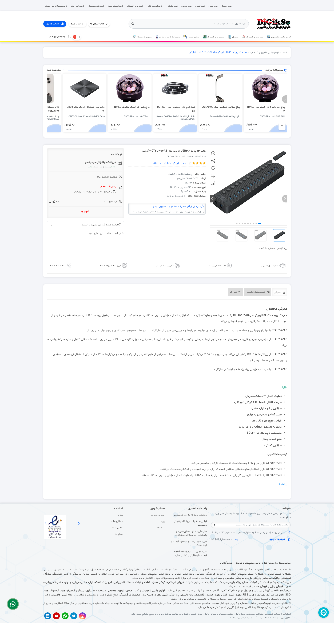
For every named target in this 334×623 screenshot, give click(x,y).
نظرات (234, 292)
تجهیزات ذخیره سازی (169, 37)
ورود (163, 521)
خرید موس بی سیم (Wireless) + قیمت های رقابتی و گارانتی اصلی (190, 553)
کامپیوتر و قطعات (215, 37)
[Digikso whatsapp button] (65, 615)
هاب (252, 52)
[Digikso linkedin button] (47, 615)
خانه (285, 52)
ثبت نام (161, 527)
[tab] (279, 292)
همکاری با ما (117, 521)
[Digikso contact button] (13, 604)
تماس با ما (117, 527)
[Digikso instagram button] (82, 615)
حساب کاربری (158, 515)
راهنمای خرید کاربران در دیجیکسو (190, 515)
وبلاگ (120, 515)
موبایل (235, 37)
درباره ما (119, 534)
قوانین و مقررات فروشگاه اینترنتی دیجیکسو (190, 523)
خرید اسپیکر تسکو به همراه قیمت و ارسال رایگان (189, 543)
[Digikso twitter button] (73, 615)
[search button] (132, 24)
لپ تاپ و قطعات (254, 37)
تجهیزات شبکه (144, 37)
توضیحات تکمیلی (256, 292)
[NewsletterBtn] (215, 525)
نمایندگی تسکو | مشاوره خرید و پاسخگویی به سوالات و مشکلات (191, 533)
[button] (77, 24)
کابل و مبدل (193, 37)
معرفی (278, 292)
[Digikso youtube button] (56, 615)
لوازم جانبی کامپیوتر (280, 37)
